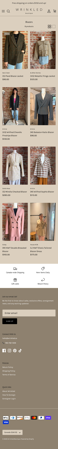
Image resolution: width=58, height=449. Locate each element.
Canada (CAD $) (10, 432)
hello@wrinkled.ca (9, 338)
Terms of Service (8, 375)
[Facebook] (4, 350)
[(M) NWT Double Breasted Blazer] (15, 222)
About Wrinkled (8, 391)
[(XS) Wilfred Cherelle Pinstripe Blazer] (15, 106)
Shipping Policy (8, 371)
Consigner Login (9, 399)
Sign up (9, 321)
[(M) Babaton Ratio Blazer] (43, 106)
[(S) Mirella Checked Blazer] (15, 166)
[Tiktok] (20, 350)
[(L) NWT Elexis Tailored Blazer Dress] (43, 222)
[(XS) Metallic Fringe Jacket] (43, 50)
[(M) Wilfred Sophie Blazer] (43, 166)
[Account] (48, 11)
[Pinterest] (15, 350)
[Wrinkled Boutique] (29, 11)
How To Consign (8, 395)
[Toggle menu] (3, 11)
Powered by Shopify (27, 439)
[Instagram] (9, 350)
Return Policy (7, 367)
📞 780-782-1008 (9, 343)
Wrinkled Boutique (14, 439)
